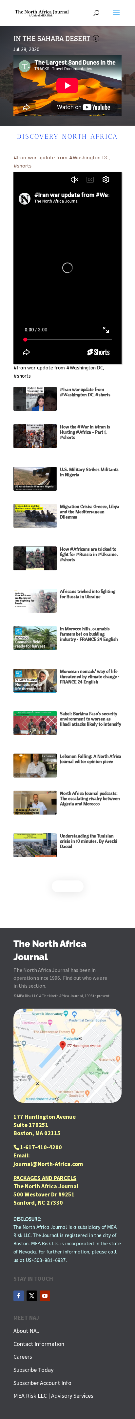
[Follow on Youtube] (45, 1296)
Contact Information (38, 1344)
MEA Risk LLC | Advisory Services (53, 1395)
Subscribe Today (33, 1369)
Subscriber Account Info (42, 1383)
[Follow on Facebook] (18, 1296)
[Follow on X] (32, 1296)
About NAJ (26, 1330)
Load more (67, 886)
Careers (22, 1356)
